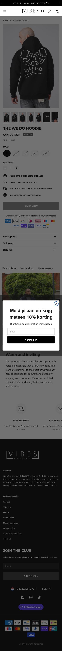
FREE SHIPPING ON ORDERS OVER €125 (31, 3)
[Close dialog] (56, 303)
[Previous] (4, 3)
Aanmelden (31, 339)
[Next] (59, 3)
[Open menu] (4, 11)
